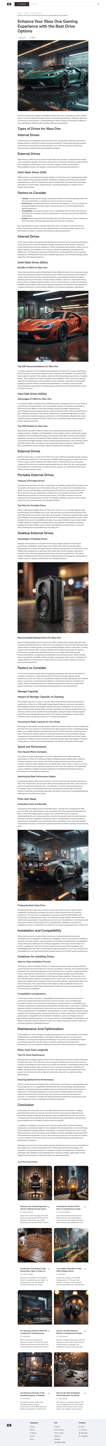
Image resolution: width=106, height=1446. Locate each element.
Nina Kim (23, 38)
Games (26, 13)
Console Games (36, 13)
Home (20, 13)
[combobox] (64, 4)
